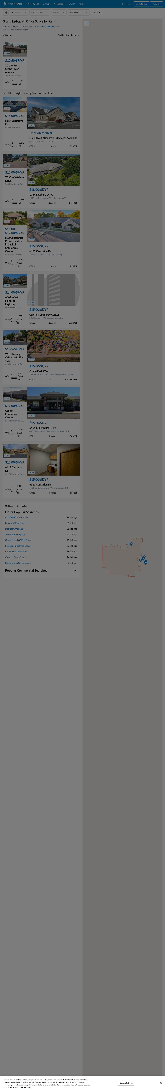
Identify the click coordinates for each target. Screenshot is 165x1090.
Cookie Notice (25, 1087)
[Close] (161, 1083)
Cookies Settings (126, 1083)
